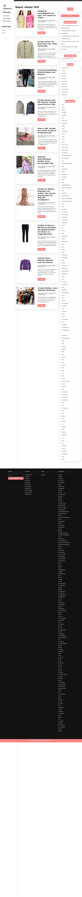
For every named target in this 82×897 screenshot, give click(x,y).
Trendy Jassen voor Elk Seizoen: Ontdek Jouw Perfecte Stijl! (47, 102)
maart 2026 (64, 81)
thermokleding (65, 391)
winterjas (63, 432)
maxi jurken (64, 311)
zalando (63, 448)
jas (62, 228)
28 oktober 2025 (42, 107)
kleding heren (64, 268)
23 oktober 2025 (42, 265)
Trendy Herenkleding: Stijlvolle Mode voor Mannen (47, 72)
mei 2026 (64, 75)
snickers (63, 378)
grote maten (64, 193)
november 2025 (65, 92)
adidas (63, 107)
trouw (63, 402)
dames (63, 142)
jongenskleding (65, 241)
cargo (63, 139)
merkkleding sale (65, 327)
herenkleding (64, 217)
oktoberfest (64, 335)
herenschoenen (65, 220)
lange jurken (64, 289)
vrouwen (63, 421)
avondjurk (64, 112)
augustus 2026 (65, 67)
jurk (62, 244)
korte (63, 279)
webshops (64, 426)
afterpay (63, 109)
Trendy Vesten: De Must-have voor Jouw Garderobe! (47, 44)
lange (63, 287)
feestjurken (64, 174)
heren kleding (64, 211)
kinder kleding (64, 254)
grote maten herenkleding (67, 198)
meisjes (63, 316)
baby (63, 117)
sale (63, 362)
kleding (63, 262)
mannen (63, 300)
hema (63, 203)
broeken (63, 134)
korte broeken (64, 284)
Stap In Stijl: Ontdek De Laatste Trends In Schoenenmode (47, 130)
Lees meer (42, 33)
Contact (3, 32)
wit (62, 437)
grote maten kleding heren (67, 201)
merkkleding (64, 324)
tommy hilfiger (65, 394)
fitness (63, 179)
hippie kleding (64, 222)
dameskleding (64, 152)
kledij (63, 260)
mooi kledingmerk (65, 330)
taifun (63, 389)
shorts (63, 375)
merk (63, 322)
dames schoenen (65, 150)
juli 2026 (63, 70)
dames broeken (65, 144)
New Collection (6, 15)
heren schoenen (65, 214)
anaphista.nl (7, 8)
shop (63, 370)
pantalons (64, 348)
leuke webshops (65, 292)
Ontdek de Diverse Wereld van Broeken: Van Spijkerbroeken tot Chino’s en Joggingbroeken (47, 229)
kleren (63, 276)
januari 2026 (64, 86)
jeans (63, 233)
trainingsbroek (65, 397)
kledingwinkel (64, 273)
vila (62, 413)
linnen (63, 295)
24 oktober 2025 (42, 237)
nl (62, 332)
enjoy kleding (64, 168)
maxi (63, 308)
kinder (63, 252)
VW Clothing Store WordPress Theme (37, 740)
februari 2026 (64, 83)
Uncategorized (65, 408)
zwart (63, 456)
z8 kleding (64, 445)
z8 (62, 442)
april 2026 (64, 78)
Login (44, 474)
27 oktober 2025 (42, 135)
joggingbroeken (65, 236)
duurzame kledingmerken (67, 163)
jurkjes (63, 249)
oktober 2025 (64, 94)
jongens (63, 238)
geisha (63, 182)
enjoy (63, 166)
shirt (63, 367)
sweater (63, 383)
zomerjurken (64, 451)
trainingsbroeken (65, 399)
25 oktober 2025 (42, 202)
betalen (63, 125)
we (62, 424)
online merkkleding (65, 338)
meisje (63, 314)
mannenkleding (65, 303)
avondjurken (64, 115)
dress (63, 160)
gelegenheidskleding (66, 185)
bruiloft (63, 136)
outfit (63, 343)
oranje (63, 340)
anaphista (50, 20)
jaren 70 (63, 225)
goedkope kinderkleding (66, 187)
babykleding (64, 123)
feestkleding (64, 177)
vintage (63, 416)
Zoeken (70, 9)
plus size (63, 356)
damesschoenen (65, 158)
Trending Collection (7, 18)
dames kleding (65, 147)
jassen (63, 230)
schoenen (64, 365)
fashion (63, 171)
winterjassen (64, 434)
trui (62, 405)
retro (63, 359)
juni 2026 (63, 73)
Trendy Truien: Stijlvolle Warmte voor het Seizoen (45, 260)
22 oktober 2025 (42, 293)
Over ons (4, 30)
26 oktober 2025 (42, 166)
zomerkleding (64, 453)
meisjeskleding (65, 319)
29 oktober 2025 (42, 77)
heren (63, 206)
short (63, 373)
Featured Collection (7, 20)
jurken (63, 246)
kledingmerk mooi (65, 271)
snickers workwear (65, 381)
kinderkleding (64, 257)
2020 (63, 104)
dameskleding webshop (66, 155)
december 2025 (65, 89)
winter (63, 429)
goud (63, 190)
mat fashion (64, 305)
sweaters (64, 386)
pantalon (63, 346)
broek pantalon (65, 131)
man (63, 297)
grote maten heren (65, 195)
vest (63, 410)
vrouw (63, 418)
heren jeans (64, 209)
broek (63, 128)
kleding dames (65, 265)
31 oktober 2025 (42, 20)
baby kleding (64, 120)
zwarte (63, 459)
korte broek (64, 281)
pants (63, 351)
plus (63, 354)
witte (63, 440)
